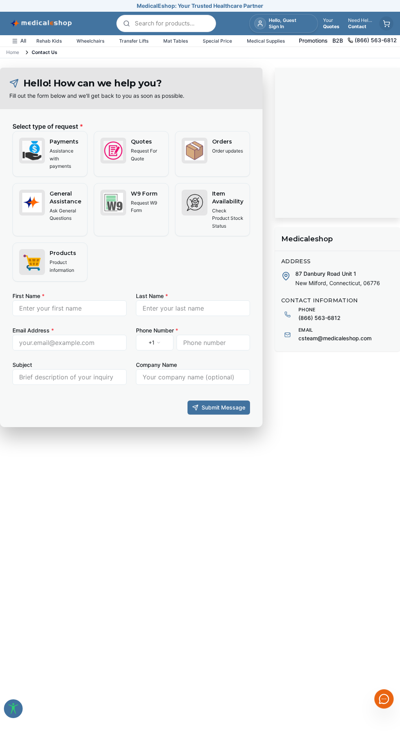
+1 (151, 342)
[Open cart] (386, 23)
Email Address (33, 330)
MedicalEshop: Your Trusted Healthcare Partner (200, 5)
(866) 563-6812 (319, 317)
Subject (22, 364)
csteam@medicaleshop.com (334, 338)
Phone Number (157, 330)
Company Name (156, 364)
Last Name (152, 296)
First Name (28, 296)
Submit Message (223, 407)
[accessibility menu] (13, 709)
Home (12, 52)
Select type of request (47, 126)
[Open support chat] (384, 699)
